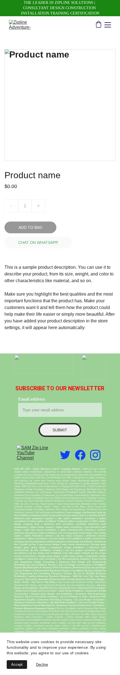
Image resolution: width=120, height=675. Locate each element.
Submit (59, 430)
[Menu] (107, 24)
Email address (31, 399)
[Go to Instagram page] (95, 455)
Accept (17, 664)
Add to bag (30, 227)
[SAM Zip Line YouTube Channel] (33, 455)
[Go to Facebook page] (80, 455)
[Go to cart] (98, 25)
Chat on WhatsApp (38, 242)
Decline (42, 664)
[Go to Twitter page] (65, 455)
